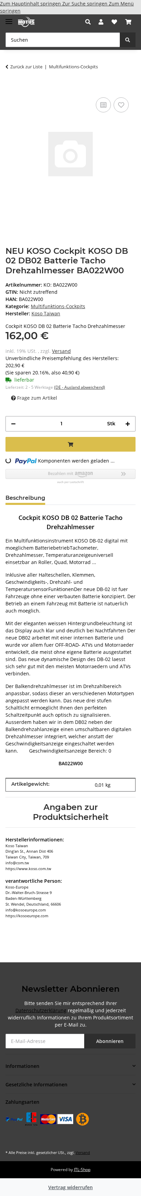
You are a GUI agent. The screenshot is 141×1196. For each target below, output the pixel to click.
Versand (61, 351)
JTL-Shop (82, 1169)
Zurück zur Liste (26, 67)
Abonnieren (110, 1041)
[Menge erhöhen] (127, 423)
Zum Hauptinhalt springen (31, 3)
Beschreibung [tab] (25, 498)
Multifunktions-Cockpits (58, 306)
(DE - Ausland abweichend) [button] (79, 387)
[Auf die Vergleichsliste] (103, 104)
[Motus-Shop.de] (26, 22)
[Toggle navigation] (8, 18)
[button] (89, 22)
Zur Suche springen (85, 3)
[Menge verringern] (13, 423)
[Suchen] (128, 39)
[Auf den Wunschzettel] (121, 104)
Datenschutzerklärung (40, 1010)
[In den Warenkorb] (10, 85)
